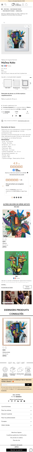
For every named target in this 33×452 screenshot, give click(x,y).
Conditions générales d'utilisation (16, 435)
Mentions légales (16, 432)
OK (28, 384)
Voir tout (16, 206)
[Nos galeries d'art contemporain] (28, 370)
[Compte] (23, 4)
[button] (30, 83)
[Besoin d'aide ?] (20, 370)
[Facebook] (8, 401)
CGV (12, 389)
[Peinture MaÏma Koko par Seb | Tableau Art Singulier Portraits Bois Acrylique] (16, 4)
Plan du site (16, 440)
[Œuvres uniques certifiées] (5, 370)
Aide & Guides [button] (5, 425)
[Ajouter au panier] (6, 239)
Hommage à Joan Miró (23, 120)
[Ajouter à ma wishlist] (25, 26)
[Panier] (26, 4)
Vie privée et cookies (16, 437)
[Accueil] (1, 9)
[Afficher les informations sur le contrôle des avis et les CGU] (27, 172)
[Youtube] (24, 401)
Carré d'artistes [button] (6, 406)
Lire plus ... (3, 284)
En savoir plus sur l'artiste (7, 287)
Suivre (27, 286)
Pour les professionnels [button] (8, 417)
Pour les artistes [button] (6, 410)
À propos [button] (4, 421)
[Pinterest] (15, 401)
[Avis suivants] (30, 186)
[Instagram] (11, 401)
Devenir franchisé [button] (6, 414)
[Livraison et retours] (13, 370)
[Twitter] (21, 401)
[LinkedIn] (18, 401)
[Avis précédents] (3, 186)
